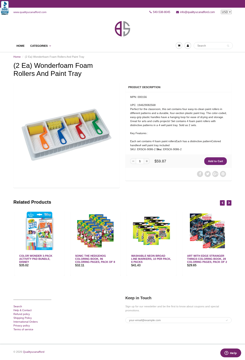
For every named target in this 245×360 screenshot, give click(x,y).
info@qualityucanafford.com (197, 12)
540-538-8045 (161, 12)
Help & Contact (22, 310)
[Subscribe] (226, 320)
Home (20, 45)
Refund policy (21, 314)
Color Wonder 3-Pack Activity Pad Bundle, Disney (34, 258)
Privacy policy (21, 325)
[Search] (228, 46)
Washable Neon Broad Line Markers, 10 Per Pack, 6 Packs (150, 258)
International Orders (25, 321)
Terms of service (23, 329)
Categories (39, 45)
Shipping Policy (22, 317)
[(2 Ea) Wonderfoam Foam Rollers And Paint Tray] (66, 134)
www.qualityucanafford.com (30, 12)
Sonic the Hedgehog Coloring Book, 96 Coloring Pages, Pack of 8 (94, 258)
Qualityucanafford (33, 351)
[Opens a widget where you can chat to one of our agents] (230, 353)
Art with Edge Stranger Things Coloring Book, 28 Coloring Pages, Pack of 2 (206, 258)
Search (17, 306)
